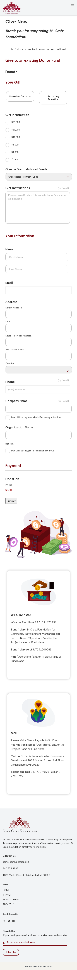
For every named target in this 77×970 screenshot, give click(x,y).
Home (6, 890)
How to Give (11, 899)
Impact (7, 894)
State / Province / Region (19, 336)
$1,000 (14, 152)
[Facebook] (4, 921)
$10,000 (15, 137)
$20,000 (15, 129)
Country (10, 363)
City (8, 321)
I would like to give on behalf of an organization (36, 417)
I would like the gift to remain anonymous (32, 450)
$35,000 (15, 122)
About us (9, 904)
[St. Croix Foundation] (12, 7)
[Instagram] (13, 921)
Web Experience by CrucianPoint (38, 966)
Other (14, 159)
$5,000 (14, 144)
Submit (11, 500)
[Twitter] (9, 921)
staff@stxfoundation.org (16, 861)
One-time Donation (20, 96)
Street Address (14, 307)
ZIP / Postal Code (15, 349)
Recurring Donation (53, 98)
